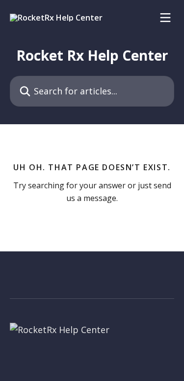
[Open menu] (165, 17)
